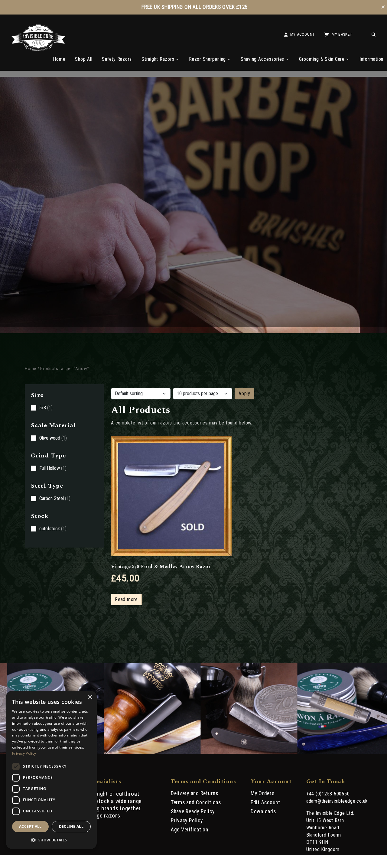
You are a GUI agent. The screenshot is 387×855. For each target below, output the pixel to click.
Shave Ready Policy (193, 811)
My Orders (263, 793)
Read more (126, 599)
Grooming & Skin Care (322, 59)
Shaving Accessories (262, 59)
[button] (51, 839)
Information (371, 59)
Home (59, 59)
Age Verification (189, 830)
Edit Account (265, 802)
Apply (244, 393)
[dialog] (51, 770)
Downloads (263, 811)
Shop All (83, 59)
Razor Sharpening (207, 59)
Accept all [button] (30, 826)
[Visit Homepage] (38, 49)
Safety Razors (117, 59)
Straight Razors (157, 59)
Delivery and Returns (194, 793)
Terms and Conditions (196, 802)
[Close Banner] (383, 7)
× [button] (90, 697)
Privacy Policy (187, 821)
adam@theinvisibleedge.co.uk (337, 801)
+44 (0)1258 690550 (328, 794)
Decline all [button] (71, 826)
